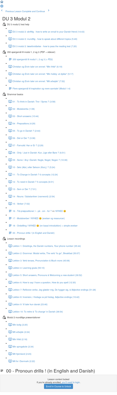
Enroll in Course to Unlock (58, 386)
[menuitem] (2, 7)
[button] (2, 2)
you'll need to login (71, 382)
